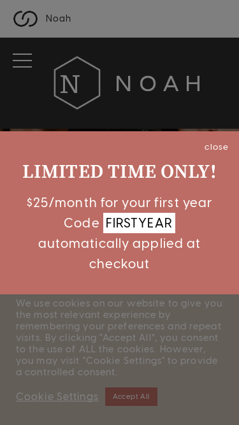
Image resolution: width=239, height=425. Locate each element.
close (217, 146)
